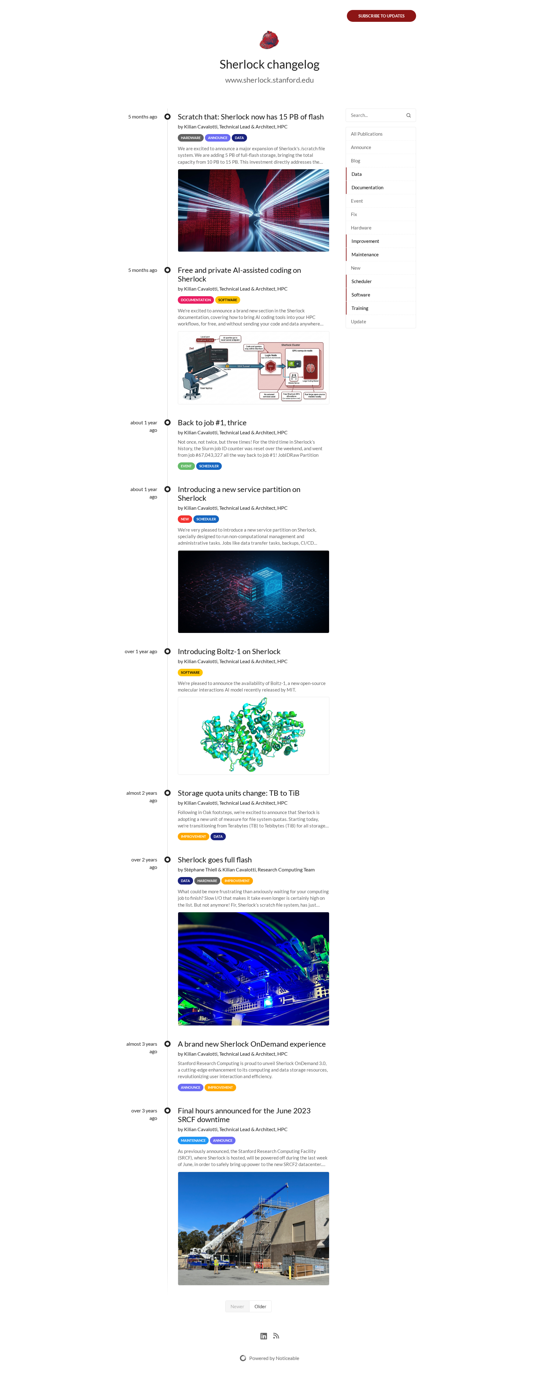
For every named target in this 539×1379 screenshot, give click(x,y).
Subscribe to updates (381, 15)
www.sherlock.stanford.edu (269, 79)
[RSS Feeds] (276, 1335)
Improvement (365, 241)
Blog (355, 160)
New (355, 268)
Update (358, 321)
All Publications (367, 134)
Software (361, 294)
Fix (354, 214)
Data (357, 174)
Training (360, 308)
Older (260, 1306)
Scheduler (362, 281)
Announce (361, 147)
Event (357, 201)
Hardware (361, 227)
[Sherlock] (269, 41)
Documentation (367, 187)
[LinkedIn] (266, 1335)
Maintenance (365, 254)
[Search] (408, 115)
